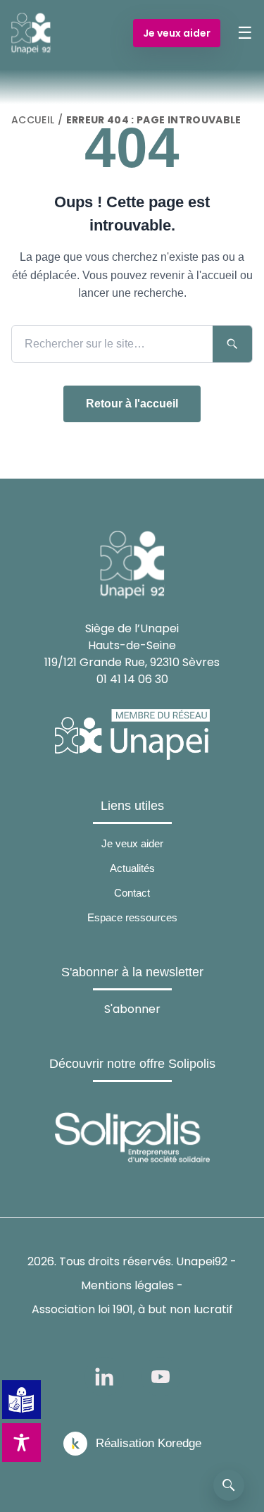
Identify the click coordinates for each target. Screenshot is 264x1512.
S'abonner (132, 1009)
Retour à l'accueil (132, 404)
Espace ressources (132, 917)
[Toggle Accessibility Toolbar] (21, 1442)
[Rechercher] (228, 1485)
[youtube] (160, 1376)
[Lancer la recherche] (232, 344)
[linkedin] (104, 1376)
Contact (132, 893)
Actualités (132, 868)
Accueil (32, 120)
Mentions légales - (132, 1285)
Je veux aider (176, 33)
